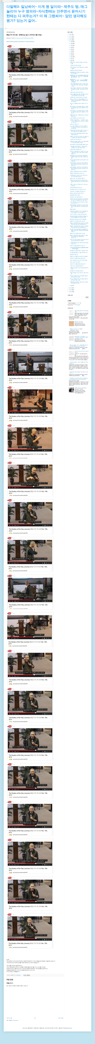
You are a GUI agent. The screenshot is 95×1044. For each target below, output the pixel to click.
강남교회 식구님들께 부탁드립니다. (78, 191)
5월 (71, 54)
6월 (71, 53)
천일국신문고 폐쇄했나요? (76, 149)
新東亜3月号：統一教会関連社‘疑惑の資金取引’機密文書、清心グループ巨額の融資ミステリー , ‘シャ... (79, 76)
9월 (71, 47)
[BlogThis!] (25, 975)
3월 (71, 58)
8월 (71, 49)
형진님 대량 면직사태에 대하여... (77, 193)
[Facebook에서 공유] (28, 975)
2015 (70, 39)
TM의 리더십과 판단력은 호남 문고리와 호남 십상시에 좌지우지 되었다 (79, 240)
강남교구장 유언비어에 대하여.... (77, 92)
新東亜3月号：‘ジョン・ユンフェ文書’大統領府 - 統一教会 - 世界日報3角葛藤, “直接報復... (79, 80)
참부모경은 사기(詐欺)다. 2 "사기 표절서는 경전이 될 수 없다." (81, 337)
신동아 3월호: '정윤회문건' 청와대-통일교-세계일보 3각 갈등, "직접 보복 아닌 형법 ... (79, 89)
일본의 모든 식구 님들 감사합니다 (77, 178)
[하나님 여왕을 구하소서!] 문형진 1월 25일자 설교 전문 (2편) (79, 276)
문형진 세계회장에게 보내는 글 (77, 173)
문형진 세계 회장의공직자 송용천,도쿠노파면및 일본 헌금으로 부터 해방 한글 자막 (79, 181)
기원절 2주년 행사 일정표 (75, 65)
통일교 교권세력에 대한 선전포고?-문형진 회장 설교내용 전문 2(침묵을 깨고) (79, 223)
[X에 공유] (26, 975)
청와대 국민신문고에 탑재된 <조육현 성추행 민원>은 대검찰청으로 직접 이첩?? (79, 199)
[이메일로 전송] (24, 975)
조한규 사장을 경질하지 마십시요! (77, 245)
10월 (71, 45)
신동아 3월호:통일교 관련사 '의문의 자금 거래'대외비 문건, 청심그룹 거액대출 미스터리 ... (79, 85)
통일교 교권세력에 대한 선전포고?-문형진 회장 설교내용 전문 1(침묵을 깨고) (79, 226)
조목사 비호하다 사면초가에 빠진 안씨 (78, 214)
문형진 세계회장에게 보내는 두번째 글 (78, 171)
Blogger (70, 1028)
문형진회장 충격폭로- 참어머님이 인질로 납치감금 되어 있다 (79, 282)
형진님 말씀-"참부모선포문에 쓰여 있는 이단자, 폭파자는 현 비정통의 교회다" (79, 131)
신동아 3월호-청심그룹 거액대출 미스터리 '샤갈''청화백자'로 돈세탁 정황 (79, 95)
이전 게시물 (60, 1018)
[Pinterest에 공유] (29, 975)
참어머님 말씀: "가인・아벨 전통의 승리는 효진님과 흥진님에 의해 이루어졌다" (79, 345)
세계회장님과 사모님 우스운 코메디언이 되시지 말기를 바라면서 (78, 176)
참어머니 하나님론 (79, 321)
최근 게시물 (9, 1018)
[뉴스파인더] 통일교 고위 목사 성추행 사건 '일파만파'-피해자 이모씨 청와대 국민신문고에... (79, 127)
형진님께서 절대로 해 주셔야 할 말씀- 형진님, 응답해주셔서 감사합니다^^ (79, 212)
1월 (71, 285)
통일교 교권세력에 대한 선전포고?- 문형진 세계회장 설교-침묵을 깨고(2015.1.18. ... (79, 236)
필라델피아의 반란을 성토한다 (76, 270)
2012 (70, 291)
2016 (70, 38)
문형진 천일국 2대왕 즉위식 (81, 387)
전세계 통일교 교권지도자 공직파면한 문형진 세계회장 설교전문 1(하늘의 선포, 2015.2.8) (79, 168)
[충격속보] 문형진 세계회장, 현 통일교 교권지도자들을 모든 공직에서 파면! (79, 217)
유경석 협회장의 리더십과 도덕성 (77, 118)
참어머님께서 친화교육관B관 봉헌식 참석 (79, 144)
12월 (71, 41)
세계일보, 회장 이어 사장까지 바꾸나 (78, 189)
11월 (71, 43)
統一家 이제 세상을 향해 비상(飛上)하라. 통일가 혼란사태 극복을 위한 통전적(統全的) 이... (79, 230)
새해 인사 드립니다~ (74, 124)
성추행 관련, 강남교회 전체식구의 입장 (78, 97)
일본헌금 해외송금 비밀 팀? (76, 70)
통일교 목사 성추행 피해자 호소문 (77, 221)
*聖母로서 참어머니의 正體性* (76, 329)
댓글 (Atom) (15, 1020)
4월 (71, 56)
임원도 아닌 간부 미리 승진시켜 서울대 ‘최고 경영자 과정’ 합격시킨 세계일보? (79, 137)
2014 (70, 287)
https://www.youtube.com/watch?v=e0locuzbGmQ (20, 41)
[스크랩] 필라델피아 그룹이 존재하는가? (79, 252)
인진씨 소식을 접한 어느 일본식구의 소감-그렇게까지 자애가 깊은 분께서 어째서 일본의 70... (79, 152)
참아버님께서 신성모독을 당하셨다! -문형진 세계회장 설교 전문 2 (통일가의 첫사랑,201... (79, 107)
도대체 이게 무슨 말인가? (75, 139)
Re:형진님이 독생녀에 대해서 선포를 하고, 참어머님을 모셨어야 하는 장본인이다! (79, 379)
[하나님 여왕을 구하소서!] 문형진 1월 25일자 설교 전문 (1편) (79, 279)
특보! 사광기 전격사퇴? (75, 262)
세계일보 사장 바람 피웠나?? (76, 197)
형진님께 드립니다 (74, 254)
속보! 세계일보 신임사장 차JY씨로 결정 (78, 260)
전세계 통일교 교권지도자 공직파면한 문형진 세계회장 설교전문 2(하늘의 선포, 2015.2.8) (79, 164)
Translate (78, 304)
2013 (70, 289)
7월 (71, 51)
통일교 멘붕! (73, 209)
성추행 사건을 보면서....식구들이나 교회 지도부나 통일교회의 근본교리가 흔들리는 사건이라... (79, 121)
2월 (71, 60)
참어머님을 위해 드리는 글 (76, 187)
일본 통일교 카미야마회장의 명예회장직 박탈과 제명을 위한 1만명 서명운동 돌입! (79, 156)
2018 (70, 34)
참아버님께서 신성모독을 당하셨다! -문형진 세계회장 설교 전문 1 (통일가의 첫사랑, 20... (79, 112)
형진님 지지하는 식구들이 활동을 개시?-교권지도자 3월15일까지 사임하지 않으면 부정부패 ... (79, 100)
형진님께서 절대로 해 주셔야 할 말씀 (78, 219)
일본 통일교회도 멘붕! (75, 195)
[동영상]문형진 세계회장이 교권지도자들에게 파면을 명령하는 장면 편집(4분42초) (79, 206)
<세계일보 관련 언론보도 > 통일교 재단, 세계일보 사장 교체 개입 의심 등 (78, 147)
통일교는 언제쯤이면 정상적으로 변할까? (79, 256)
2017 (70, 36)
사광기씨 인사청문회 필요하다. (77, 265)
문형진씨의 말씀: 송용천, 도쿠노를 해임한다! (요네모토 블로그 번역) (79, 142)
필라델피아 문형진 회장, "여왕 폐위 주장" (79, 250)
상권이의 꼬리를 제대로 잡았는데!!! (77, 258)
